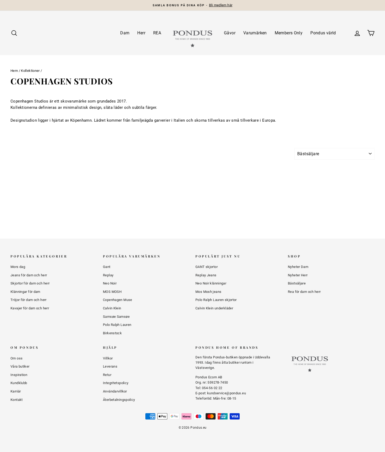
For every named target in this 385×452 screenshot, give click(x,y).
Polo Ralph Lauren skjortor (216, 300)
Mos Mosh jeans (208, 292)
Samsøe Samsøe (116, 317)
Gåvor (229, 32)
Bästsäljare (297, 283)
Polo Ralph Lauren (117, 325)
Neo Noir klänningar (210, 283)
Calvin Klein (112, 308)
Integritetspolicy (115, 383)
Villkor (108, 358)
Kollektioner (30, 71)
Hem (14, 71)
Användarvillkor (115, 391)
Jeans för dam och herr (28, 275)
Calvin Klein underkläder (214, 308)
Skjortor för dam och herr (30, 283)
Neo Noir (110, 283)
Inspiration (18, 375)
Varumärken (255, 32)
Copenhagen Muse (117, 300)
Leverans (110, 366)
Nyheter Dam (298, 267)
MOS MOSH (112, 292)
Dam (124, 32)
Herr (141, 32)
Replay (108, 275)
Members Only (289, 32)
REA (157, 32)
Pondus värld (323, 32)
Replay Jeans (206, 275)
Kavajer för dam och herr (29, 308)
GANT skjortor (206, 267)
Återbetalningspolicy (119, 400)
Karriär (15, 391)
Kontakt (16, 400)
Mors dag (17, 267)
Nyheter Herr (298, 275)
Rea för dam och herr (304, 292)
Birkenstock (112, 333)
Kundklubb (18, 383)
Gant (107, 267)
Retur (107, 375)
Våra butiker (20, 366)
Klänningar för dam (25, 292)
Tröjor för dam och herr (28, 300)
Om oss (16, 358)
